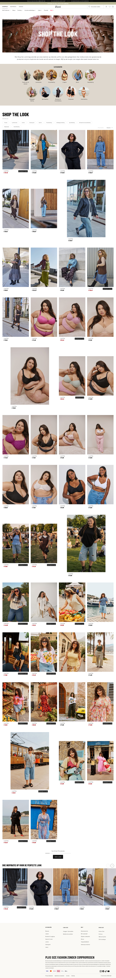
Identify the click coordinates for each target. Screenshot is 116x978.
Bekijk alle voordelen (68, 934)
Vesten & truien (49, 939)
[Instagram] (101, 971)
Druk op (100, 934)
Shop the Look (5, 118)
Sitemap (73, 975)
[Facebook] (103, 971)
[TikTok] (106, 971)
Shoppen (5, 6)
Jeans (46, 947)
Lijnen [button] (39, 10)
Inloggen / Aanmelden (68, 931)
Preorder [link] (46, 10)
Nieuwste (108, 127)
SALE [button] (51, 10)
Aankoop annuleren (85, 944)
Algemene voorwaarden (59, 975)
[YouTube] (108, 971)
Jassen (47, 933)
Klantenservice (84, 931)
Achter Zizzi (101, 931)
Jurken (47, 941)
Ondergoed (47, 944)
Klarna (82, 939)
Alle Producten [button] (5, 10)
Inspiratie (13, 6)
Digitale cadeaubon (85, 936)
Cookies (67, 975)
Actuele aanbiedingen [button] (30, 10)
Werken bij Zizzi (102, 936)
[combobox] (95, 7)
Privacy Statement (49, 975)
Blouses (47, 931)
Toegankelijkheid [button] (85, 941)
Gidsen (21, 6)
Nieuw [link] (13, 10)
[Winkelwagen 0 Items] (112, 6)
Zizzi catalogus (102, 939)
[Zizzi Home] (58, 6)
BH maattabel (84, 933)
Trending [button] (19, 10)
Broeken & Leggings (50, 936)
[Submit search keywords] (89, 6)
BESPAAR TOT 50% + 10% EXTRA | (58, 3)
